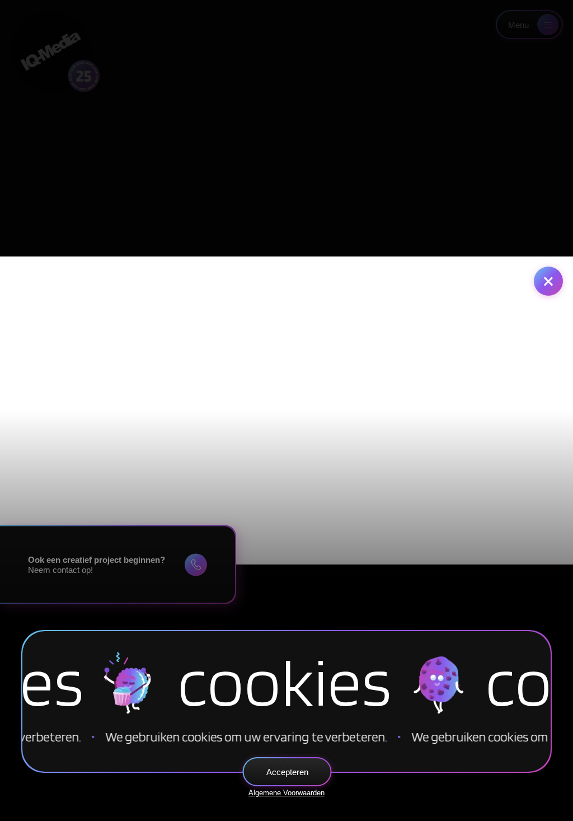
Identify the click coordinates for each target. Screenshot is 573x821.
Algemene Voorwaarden (286, 792)
